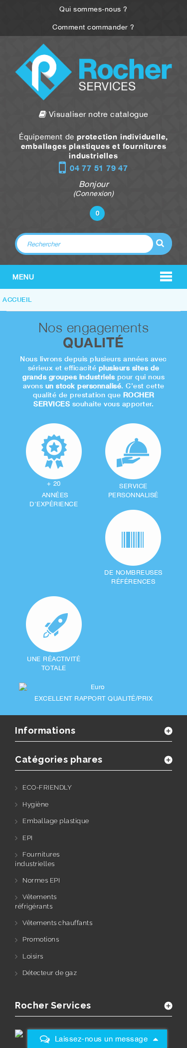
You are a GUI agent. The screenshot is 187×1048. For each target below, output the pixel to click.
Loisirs (32, 956)
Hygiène (35, 804)
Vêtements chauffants (57, 923)
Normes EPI (41, 880)
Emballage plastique (55, 821)
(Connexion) (93, 193)
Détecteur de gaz (49, 973)
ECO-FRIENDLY (47, 787)
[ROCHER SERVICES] (93, 72)
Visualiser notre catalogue (97, 113)
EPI (27, 838)
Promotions (40, 939)
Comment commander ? (93, 27)
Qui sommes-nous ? (93, 9)
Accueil (17, 299)
